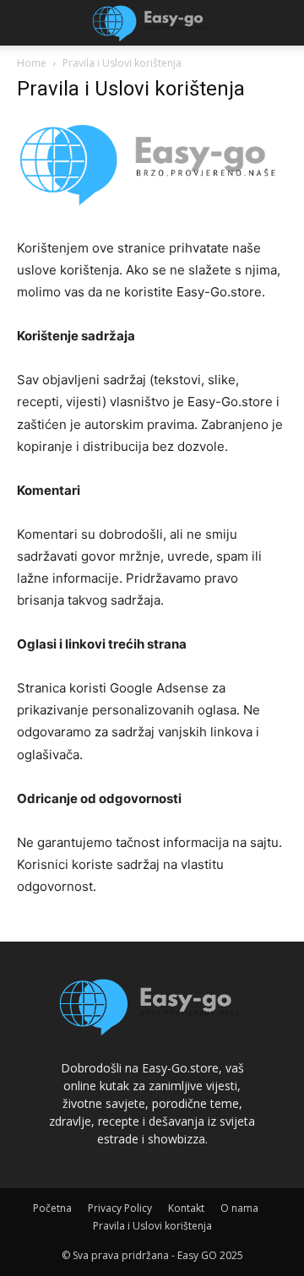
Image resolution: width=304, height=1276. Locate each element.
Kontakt (186, 1208)
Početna (52, 1208)
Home (31, 63)
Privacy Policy (120, 1208)
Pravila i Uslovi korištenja (152, 1226)
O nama (239, 1208)
